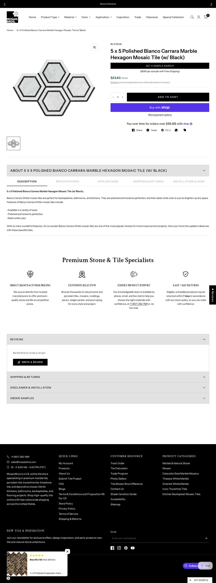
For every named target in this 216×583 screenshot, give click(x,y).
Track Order (117, 463)
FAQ (61, 483)
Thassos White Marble (176, 478)
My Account (66, 463)
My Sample (201, 580)
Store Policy (66, 503)
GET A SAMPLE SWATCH (160, 65)
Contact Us (117, 488)
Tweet (154, 130)
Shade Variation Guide (124, 494)
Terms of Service (68, 513)
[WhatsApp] (177, 130)
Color (85, 17)
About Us (64, 473)
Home (32, 17)
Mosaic (167, 468)
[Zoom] (94, 47)
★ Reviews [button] (212, 295)
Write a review (32, 362)
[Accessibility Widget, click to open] (8, 578)
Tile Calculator (119, 468)
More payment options (160, 115)
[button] (5, 4)
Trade (137, 17)
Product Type (49, 17)
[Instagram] (119, 548)
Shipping (115, 82)
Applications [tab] (108, 181)
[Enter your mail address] (205, 538)
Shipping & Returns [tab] (148, 181)
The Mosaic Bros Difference (127, 483)
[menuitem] (32, 17)
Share (139, 130)
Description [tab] (27, 181)
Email (113, 531)
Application (102, 17)
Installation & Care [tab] (189, 181)
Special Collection (173, 17)
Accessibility (118, 499)
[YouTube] (132, 548)
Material (69, 17)
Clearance (152, 17)
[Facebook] (112, 548)
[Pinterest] (126, 548)
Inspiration (123, 17)
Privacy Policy (67, 508)
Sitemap (115, 504)
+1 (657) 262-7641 (139, 303)
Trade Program (119, 473)
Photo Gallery (119, 478)
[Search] (192, 17)
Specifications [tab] (67, 181)
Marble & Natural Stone (176, 463)
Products (64, 468)
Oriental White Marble (176, 483)
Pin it (168, 130)
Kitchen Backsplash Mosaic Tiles (181, 494)
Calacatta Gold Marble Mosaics (181, 473)
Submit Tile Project (70, 478)
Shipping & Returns (70, 518)
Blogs (62, 488)
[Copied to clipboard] (185, 130)
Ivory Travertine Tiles (175, 488)
